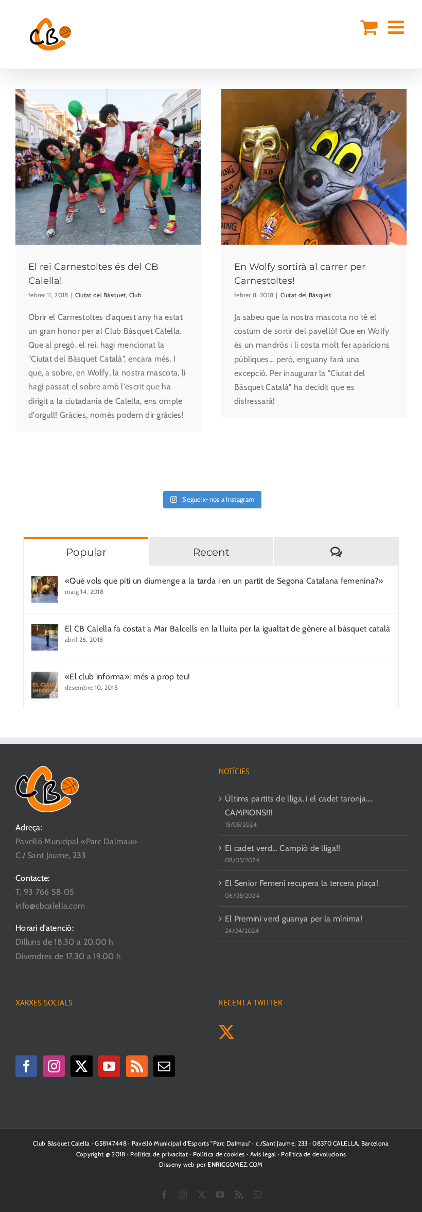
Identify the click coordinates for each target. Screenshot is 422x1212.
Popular (86, 552)
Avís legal (263, 1154)
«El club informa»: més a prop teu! (127, 676)
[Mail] (164, 1066)
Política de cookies (219, 1154)
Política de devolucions (313, 1154)
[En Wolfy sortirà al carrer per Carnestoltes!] (314, 167)
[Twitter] (81, 1066)
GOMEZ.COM (234, 1164)
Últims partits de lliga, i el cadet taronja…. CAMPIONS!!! (299, 805)
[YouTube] (109, 1066)
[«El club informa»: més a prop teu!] (44, 679)
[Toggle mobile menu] (397, 27)
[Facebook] (26, 1066)
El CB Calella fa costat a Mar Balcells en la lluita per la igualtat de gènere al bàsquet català (228, 629)
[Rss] (137, 1066)
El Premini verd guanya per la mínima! (293, 919)
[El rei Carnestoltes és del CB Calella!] (108, 167)
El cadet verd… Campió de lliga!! (283, 848)
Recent (211, 552)
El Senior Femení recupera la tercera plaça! (301, 883)
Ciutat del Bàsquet (100, 295)
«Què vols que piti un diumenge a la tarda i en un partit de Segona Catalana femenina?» (224, 581)
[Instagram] (54, 1066)
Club (135, 295)
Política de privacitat (159, 1154)
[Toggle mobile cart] (368, 27)
